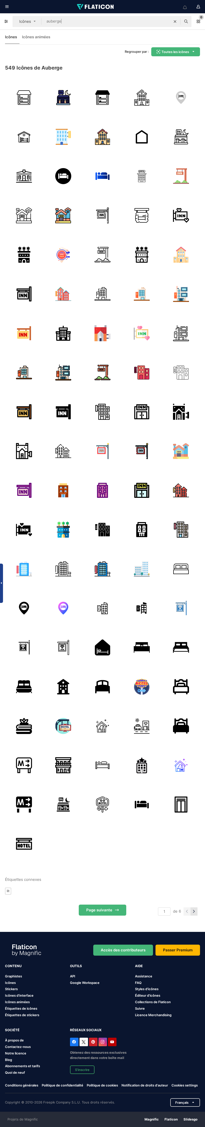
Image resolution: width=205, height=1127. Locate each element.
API (72, 976)
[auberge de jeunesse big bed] (181, 647)
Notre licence (15, 1053)
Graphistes (13, 976)
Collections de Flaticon (153, 1002)
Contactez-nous (18, 1047)
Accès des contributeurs (123, 950)
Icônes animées (36, 37)
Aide (139, 966)
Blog (8, 1060)
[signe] (24, 844)
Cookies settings (185, 1085)
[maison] (141, 137)
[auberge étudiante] (24, 176)
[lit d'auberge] (181, 569)
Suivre (140, 1008)
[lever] (181, 804)
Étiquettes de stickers (22, 1015)
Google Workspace (85, 983)
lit (8, 891)
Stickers (11, 989)
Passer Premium (177, 950)
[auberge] (24, 97)
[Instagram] (102, 1042)
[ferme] (181, 765)
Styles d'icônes (146, 989)
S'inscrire (82, 1070)
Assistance (143, 976)
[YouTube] (112, 1042)
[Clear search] (175, 21)
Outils (76, 966)
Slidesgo (191, 1119)
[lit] (181, 686)
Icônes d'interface (19, 995)
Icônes (11, 37)
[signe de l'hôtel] (63, 726)
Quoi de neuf (15, 1072)
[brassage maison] (102, 726)
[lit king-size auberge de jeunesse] (141, 647)
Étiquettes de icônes (21, 1008)
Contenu (13, 966)
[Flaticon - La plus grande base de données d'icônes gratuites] (95, 7)
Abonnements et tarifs (22, 1066)
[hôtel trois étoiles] (141, 765)
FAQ (138, 983)
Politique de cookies (102, 1085)
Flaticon (171, 1119)
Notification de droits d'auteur (145, 1085)
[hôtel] (141, 176)
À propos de (14, 1040)
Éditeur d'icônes (147, 995)
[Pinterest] (93, 1042)
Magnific (151, 1119)
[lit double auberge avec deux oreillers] (24, 686)
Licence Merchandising (153, 1015)
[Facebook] (74, 1042)
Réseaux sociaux (86, 1030)
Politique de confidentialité (62, 1085)
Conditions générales (21, 1085)
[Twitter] (84, 1042)
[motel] (63, 97)
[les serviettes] (24, 726)
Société (12, 1030)
